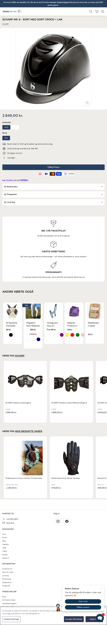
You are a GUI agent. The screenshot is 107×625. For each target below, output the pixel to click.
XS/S (6, 127)
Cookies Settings (11, 619)
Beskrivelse (12, 186)
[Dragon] (6, 335)
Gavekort (5, 558)
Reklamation (7, 582)
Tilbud (4, 551)
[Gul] (67, 335)
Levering (11, 202)
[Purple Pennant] (41, 335)
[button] (100, 618)
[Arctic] (52, 335)
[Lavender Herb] (57, 335)
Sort (6, 138)
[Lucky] (16, 335)
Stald (4, 548)
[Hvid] (28, 339)
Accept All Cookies (73, 619)
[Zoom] (87, 102)
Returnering (6, 579)
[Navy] (38, 339)
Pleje (4, 541)
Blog (4, 597)
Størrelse (6, 122)
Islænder (5, 544)
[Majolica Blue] (46, 335)
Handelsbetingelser (9, 603)
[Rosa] (83, 335)
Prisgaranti (12, 194)
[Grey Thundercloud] (33, 339)
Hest (4, 534)
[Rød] (72, 335)
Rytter (4, 537)
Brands (5, 555)
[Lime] (78, 335)
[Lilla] (62, 335)
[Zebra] (11, 335)
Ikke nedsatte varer (28, 431)
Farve (4, 133)
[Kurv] (96, 11)
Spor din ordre (7, 572)
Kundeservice (7, 569)
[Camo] (21, 335)
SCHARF (5, 24)
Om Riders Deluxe (8, 600)
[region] (53, 616)
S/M (15, 127)
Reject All (94, 619)
